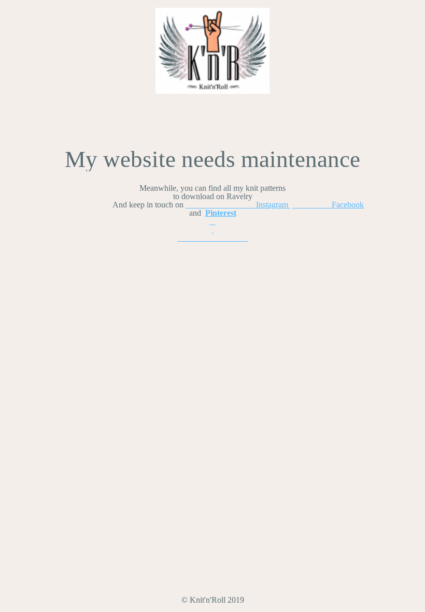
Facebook (328, 204)
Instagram (238, 204)
